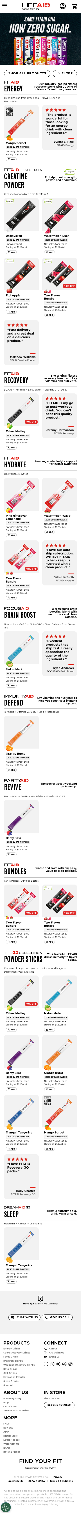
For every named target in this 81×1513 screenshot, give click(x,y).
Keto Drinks (10, 1369)
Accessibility (16, 1481)
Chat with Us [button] (56, 1353)
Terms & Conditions (61, 1481)
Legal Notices (11, 1440)
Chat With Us (27, 1317)
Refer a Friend (11, 1452)
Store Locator (52, 1398)
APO (6, 1432)
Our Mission (10, 1406)
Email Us (54, 1357)
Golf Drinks (10, 1373)
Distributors (10, 1436)
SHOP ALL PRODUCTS (27, 73)
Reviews (8, 1428)
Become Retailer (59, 1405)
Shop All (8, 1385)
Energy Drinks (11, 1349)
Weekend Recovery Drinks (19, 1365)
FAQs (6, 1424)
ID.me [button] (6, 1448)
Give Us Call (60, 1317)
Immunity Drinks (13, 1361)
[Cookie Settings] (6, 1507)
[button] (74, 7)
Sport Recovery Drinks (16, 1353)
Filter (67, 73)
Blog (6, 1402)
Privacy (58, 1477)
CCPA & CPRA (36, 1481)
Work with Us (11, 1444)
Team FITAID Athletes (16, 1410)
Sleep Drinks (11, 1381)
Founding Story (12, 1398)
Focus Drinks (11, 1357)
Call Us (53, 1349)
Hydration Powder (14, 1377)
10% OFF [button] (69, 286)
